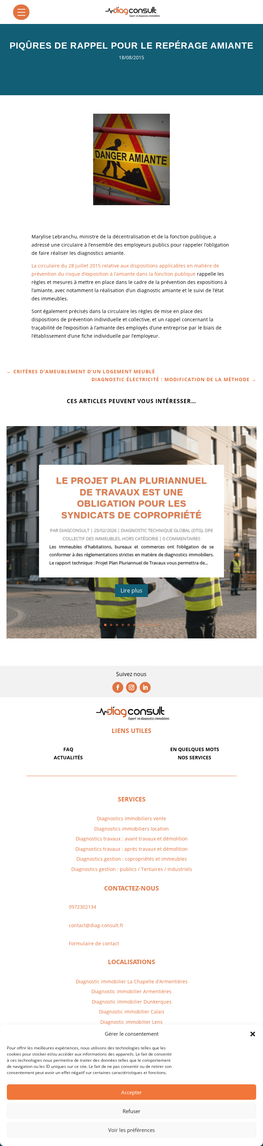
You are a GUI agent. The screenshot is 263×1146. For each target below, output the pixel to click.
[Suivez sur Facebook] (117, 687)
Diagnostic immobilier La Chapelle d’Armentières (132, 981)
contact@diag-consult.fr (96, 925)
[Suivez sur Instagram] (131, 687)
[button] (252, 1034)
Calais (157, 1011)
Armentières (157, 991)
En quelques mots (194, 749)
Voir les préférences (131, 1129)
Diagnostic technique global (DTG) (162, 530)
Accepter (131, 1092)
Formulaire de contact (94, 943)
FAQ (68, 749)
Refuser (131, 1111)
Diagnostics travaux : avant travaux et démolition (132, 838)
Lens (157, 1022)
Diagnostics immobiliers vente (131, 818)
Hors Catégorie (140, 538)
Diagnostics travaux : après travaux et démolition (131, 849)
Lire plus (131, 590)
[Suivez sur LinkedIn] (145, 687)
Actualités (68, 757)
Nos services (194, 757)
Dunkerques (157, 1001)
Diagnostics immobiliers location (131, 828)
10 (157, 625)
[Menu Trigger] (21, 12)
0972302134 (82, 907)
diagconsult (74, 530)
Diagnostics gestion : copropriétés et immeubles (131, 859)
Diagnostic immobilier (116, 991)
